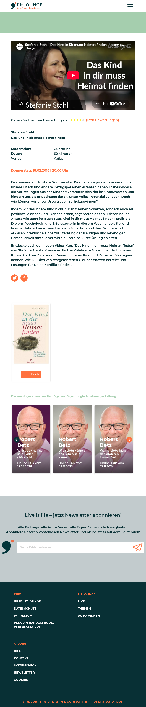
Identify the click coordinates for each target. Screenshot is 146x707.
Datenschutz (25, 608)
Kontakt (21, 658)
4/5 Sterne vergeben (80, 120)
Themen (84, 608)
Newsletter (24, 672)
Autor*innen (89, 615)
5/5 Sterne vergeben (83, 120)
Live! (82, 601)
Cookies (21, 679)
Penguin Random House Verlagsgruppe (34, 625)
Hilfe (18, 651)
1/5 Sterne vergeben (71, 120)
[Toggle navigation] (130, 6)
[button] (14, 278)
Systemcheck (25, 665)
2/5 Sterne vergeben (74, 120)
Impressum (23, 615)
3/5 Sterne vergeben (77, 120)
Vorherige (17, 440)
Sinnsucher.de (103, 250)
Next (129, 440)
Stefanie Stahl (22, 132)
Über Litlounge (27, 601)
